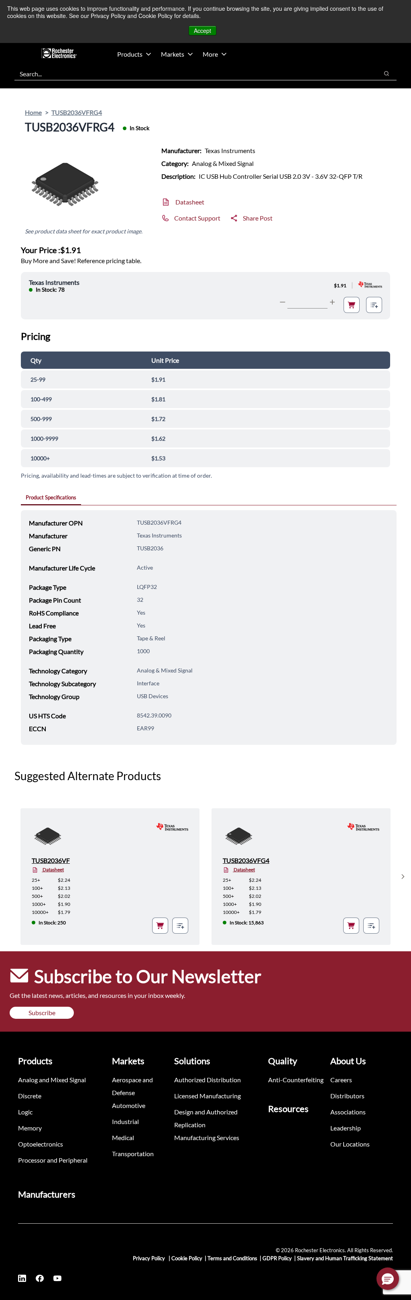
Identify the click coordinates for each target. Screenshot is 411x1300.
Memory (30, 1128)
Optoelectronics (40, 1144)
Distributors (347, 1096)
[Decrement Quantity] (282, 302)
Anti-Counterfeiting (296, 1079)
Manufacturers (46, 1194)
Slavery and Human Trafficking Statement (345, 1258)
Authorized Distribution (207, 1079)
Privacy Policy (149, 1258)
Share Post (258, 218)
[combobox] (192, 73)
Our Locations (350, 1144)
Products (129, 54)
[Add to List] (374, 305)
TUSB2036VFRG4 (76, 112)
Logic (25, 1112)
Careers (341, 1079)
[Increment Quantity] (332, 302)
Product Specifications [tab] (51, 497)
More (210, 54)
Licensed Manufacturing (207, 1096)
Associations (348, 1112)
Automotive (128, 1105)
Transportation (133, 1153)
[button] (387, 1278)
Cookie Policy (186, 1258)
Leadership (345, 1128)
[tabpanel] (209, 627)
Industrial (125, 1121)
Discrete (29, 1096)
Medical (123, 1137)
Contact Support (197, 218)
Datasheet (189, 202)
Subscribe (41, 1012)
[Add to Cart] (352, 305)
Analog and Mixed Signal (52, 1079)
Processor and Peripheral (52, 1160)
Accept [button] (202, 31)
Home (33, 112)
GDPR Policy (277, 1258)
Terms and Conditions (232, 1258)
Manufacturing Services (206, 1137)
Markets (172, 54)
